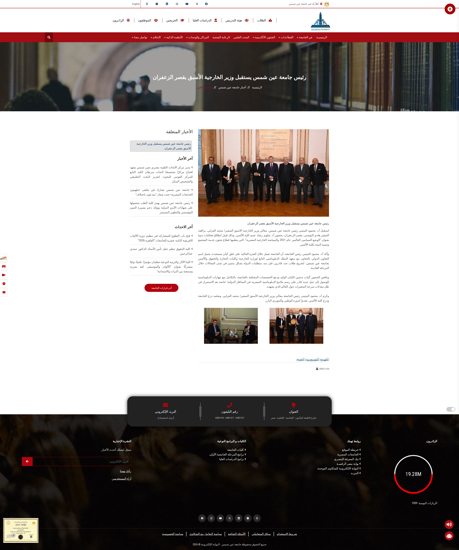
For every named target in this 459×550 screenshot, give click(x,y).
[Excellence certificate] (20, 530)
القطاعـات (286, 37)
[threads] (147, 4)
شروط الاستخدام (287, 534)
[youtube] (187, 4)
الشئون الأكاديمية (264, 37)
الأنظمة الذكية (174, 37)
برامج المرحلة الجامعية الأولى (227, 454)
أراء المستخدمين (121, 478)
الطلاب (262, 20)
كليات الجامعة (236, 449)
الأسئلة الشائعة (236, 534)
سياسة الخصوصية (172, 534)
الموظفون (145, 20)
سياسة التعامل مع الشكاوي (205, 534)
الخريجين (172, 20)
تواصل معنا (140, 37)
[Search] (49, 37)
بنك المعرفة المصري (346, 459)
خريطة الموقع (350, 449)
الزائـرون (119, 20)
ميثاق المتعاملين (261, 534)
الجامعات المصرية (348, 454)
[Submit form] (27, 461)
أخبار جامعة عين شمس (232, 87)
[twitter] (197, 4)
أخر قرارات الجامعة (161, 287)
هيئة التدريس (234, 20)
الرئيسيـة (321, 37)
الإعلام (156, 37)
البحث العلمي (241, 37)
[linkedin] (167, 4)
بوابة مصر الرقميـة (348, 463)
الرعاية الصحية (221, 37)
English (136, 4)
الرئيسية (257, 87)
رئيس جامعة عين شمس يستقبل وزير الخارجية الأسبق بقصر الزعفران (163, 146)
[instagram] (177, 4)
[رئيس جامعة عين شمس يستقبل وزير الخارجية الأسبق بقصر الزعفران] (263, 172)
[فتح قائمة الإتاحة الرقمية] (450, 9)
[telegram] (157, 4)
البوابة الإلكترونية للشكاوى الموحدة (338, 468)
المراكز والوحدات (198, 37)
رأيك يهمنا (125, 471)
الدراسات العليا (202, 20)
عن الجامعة (305, 37)
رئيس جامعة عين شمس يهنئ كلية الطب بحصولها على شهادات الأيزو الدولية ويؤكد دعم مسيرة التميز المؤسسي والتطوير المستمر (161, 207)
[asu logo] (320, 20)
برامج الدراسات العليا (232, 459)
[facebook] (206, 4)
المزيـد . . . (353, 473)
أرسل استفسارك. (165, 417)
